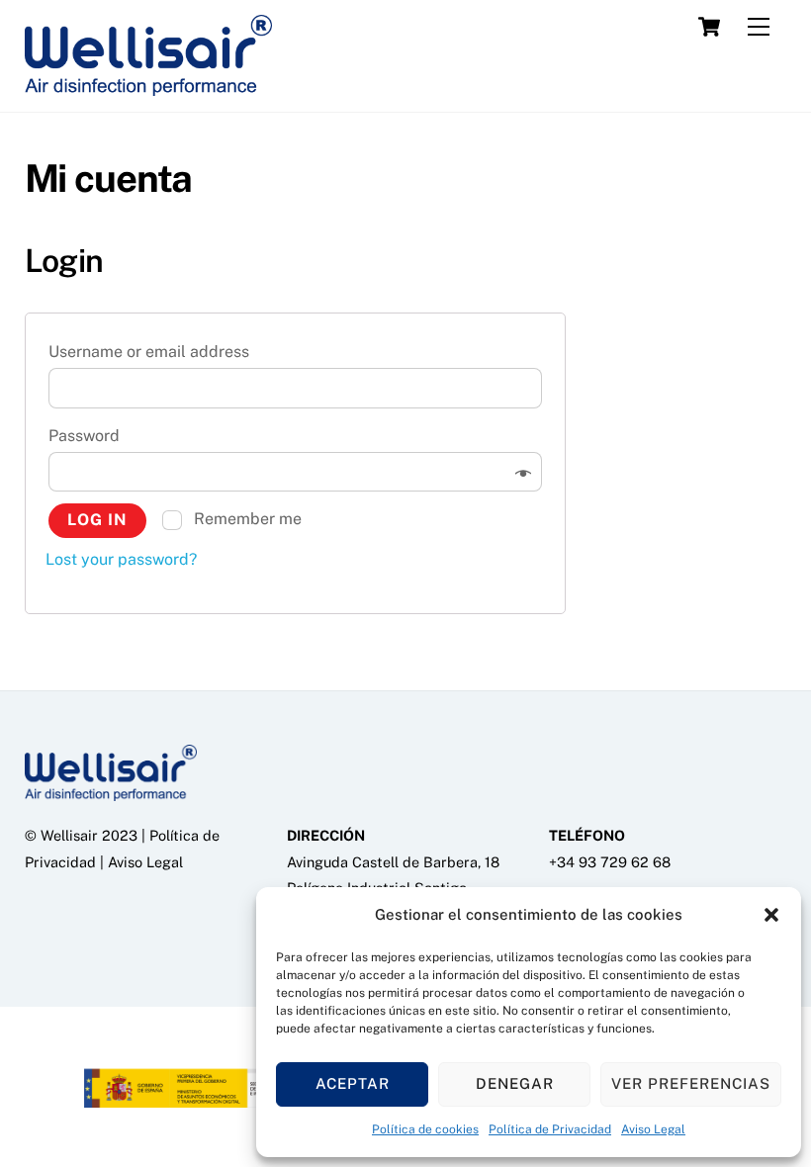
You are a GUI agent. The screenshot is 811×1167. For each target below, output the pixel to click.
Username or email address (154, 351)
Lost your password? (121, 559)
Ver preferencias (690, 1083)
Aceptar (352, 1083)
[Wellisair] (148, 87)
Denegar (515, 1083)
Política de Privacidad (550, 1129)
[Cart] (709, 26)
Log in (97, 519)
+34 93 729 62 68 (610, 861)
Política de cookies (425, 1129)
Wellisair (69, 835)
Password (90, 435)
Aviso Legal (653, 1129)
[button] (771, 915)
